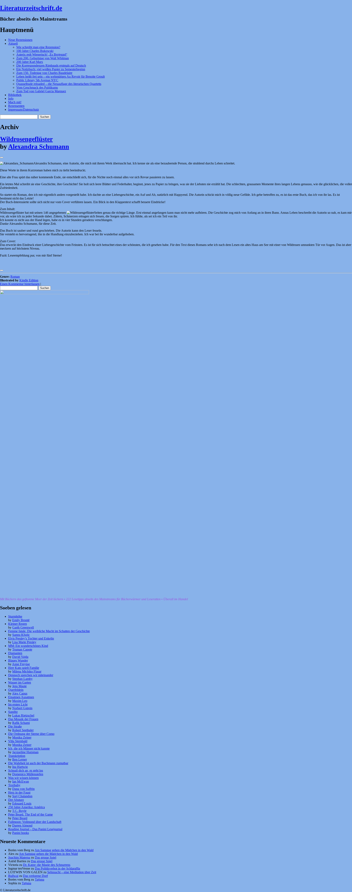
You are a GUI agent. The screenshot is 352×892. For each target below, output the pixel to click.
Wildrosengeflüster (26, 139)
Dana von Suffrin (23, 789)
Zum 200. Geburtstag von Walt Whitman (42, 58)
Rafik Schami (21, 723)
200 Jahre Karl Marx (29, 62)
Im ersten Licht (18, 704)
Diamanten (15, 653)
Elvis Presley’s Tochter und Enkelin (31, 638)
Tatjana (39, 879)
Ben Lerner (19, 759)
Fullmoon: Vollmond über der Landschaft (34, 822)
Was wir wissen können (23, 778)
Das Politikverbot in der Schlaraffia (57, 868)
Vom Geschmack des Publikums (37, 87)
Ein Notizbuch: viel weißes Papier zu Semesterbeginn (50, 69)
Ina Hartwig (20, 767)
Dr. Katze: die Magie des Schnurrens (46, 865)
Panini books (20, 833)
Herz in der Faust (19, 792)
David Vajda (20, 657)
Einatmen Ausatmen (21, 697)
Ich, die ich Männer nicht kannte (29, 748)
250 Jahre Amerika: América (26, 807)
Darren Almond (22, 825)
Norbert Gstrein (22, 708)
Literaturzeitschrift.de (31, 8)
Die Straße (15, 726)
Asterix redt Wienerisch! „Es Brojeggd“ (41, 54)
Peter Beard (19, 818)
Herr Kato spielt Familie (23, 668)
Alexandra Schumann (38, 146)
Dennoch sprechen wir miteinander (30, 675)
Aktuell (13, 43)
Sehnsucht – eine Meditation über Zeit (71, 872)
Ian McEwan (20, 781)
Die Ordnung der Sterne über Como (31, 734)
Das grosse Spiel (45, 857)
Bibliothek (15, 95)
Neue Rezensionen (20, 40)
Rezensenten (16, 106)
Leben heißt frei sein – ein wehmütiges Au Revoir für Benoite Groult (60, 76)
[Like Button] (1, 157)
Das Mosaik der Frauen (23, 719)
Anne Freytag (21, 664)
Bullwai (13, 876)
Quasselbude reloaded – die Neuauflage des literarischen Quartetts (58, 84)
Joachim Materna (19, 857)
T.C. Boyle (19, 811)
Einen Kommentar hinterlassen (20, 284)
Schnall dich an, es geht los (25, 770)
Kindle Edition (28, 280)
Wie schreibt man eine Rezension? (38, 47)
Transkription (16, 756)
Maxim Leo (19, 701)
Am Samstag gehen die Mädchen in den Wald (64, 850)
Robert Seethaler (23, 730)
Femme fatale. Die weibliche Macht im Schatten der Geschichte (49, 631)
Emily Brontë (21, 620)
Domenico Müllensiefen (27, 774)
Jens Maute (19, 686)
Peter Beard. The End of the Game (30, 814)
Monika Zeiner (21, 737)
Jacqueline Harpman (25, 752)
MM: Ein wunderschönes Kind (28, 646)
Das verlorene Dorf (35, 876)
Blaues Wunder (18, 660)
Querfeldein (15, 690)
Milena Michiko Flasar (26, 671)
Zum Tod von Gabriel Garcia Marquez (41, 91)
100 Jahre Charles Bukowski (34, 51)
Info (10, 98)
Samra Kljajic (21, 635)
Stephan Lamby (22, 679)
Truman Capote (22, 649)
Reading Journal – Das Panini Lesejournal (35, 829)
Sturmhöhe (15, 616)
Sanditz (13, 712)
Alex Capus (19, 693)
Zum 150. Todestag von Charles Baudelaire (44, 73)
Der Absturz (16, 800)
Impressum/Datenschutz (23, 109)
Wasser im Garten (19, 682)
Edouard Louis (21, 803)
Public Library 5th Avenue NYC (37, 80)
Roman (15, 276)
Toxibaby (14, 785)
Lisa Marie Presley (24, 642)
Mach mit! (14, 102)
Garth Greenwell (23, 627)
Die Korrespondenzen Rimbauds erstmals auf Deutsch (51, 65)
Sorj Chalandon (22, 796)
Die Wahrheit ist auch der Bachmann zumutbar (38, 763)
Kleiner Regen (17, 624)
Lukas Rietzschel (23, 715)
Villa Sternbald (17, 741)
